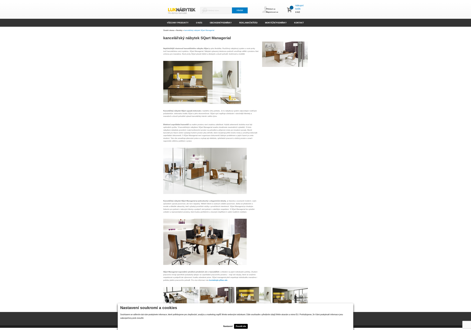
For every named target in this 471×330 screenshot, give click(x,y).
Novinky (179, 30)
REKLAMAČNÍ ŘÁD (248, 23)
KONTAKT (299, 23)
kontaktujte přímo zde (218, 280)
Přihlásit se (270, 9)
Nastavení (228, 326)
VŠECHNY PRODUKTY (178, 23)
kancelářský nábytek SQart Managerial (199, 30)
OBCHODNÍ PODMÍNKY (221, 23)
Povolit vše (241, 326)
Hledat (240, 10)
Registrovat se (272, 12)
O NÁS (199, 23)
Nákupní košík (299, 7)
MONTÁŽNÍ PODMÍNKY (276, 23)
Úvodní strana (168, 30)
